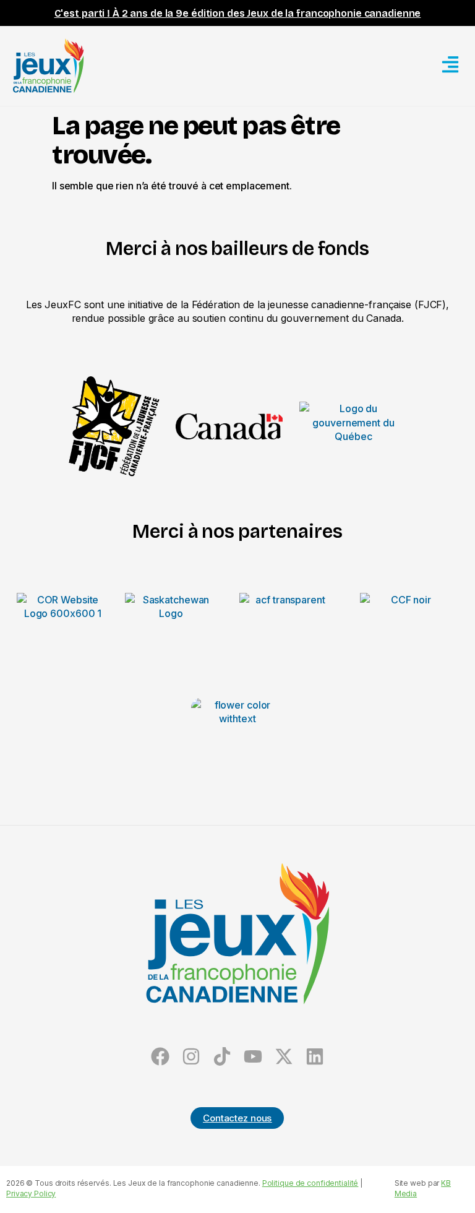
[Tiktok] (222, 1056)
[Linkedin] (314, 1056)
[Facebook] (160, 1056)
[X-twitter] (283, 1056)
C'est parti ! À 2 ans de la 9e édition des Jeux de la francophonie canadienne (237, 13)
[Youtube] (253, 1056)
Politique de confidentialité (310, 1183)
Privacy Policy (31, 1193)
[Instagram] (191, 1056)
